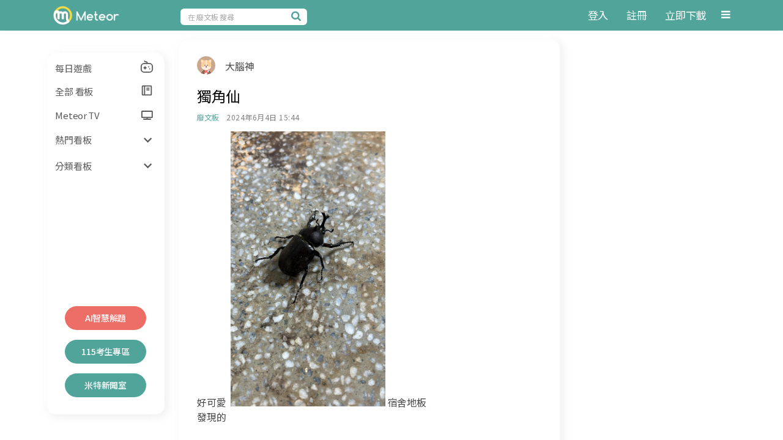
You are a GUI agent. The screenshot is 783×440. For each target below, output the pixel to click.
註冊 (636, 15)
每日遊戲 (73, 68)
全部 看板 (74, 91)
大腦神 (239, 66)
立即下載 (685, 15)
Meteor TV (77, 115)
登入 (598, 15)
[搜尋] (298, 16)
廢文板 (207, 117)
